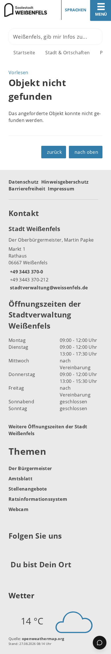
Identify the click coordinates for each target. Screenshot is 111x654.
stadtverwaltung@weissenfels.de (48, 288)
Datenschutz (24, 182)
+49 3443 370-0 (26, 272)
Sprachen (75, 10)
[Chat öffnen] (99, 642)
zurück (54, 152)
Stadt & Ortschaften (67, 52)
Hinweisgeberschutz (65, 182)
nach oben (86, 152)
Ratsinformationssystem (38, 499)
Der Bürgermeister (30, 468)
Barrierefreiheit (27, 189)
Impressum (61, 189)
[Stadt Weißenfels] (55, 258)
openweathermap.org (43, 638)
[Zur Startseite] (25, 10)
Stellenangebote (28, 489)
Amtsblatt (20, 479)
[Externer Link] (14, 550)
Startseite (24, 52)
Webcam (18, 509)
